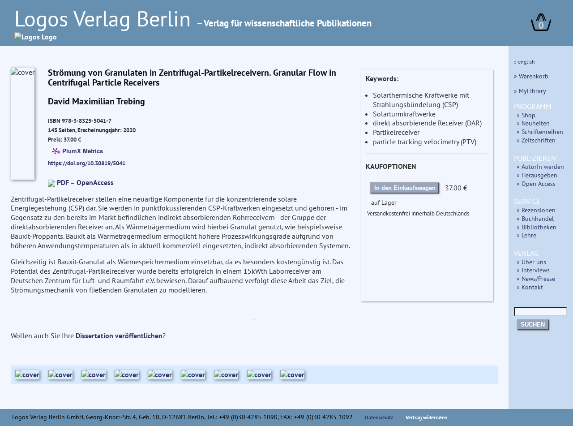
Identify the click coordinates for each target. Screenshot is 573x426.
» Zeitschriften (536, 140)
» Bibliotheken (536, 227)
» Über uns (531, 262)
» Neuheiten (533, 123)
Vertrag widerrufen (427, 417)
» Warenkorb (531, 76)
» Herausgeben (537, 175)
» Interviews (533, 270)
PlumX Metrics (82, 150)
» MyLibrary (530, 90)
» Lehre (526, 235)
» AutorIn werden (540, 166)
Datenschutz (379, 417)
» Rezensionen (536, 210)
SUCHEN (533, 324)
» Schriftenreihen (540, 131)
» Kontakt (530, 287)
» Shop (526, 115)
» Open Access (536, 183)
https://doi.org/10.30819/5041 (86, 163)
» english (524, 61)
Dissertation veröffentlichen (119, 335)
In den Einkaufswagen (405, 188)
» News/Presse (536, 278)
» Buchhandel (535, 218)
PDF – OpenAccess (85, 182)
